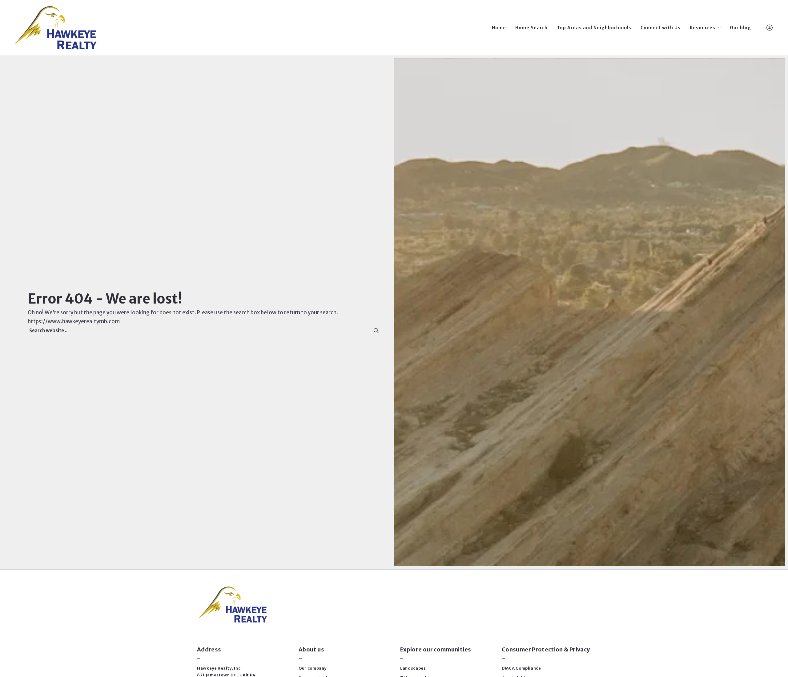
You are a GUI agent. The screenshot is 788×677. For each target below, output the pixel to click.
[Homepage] (55, 28)
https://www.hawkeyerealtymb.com (74, 321)
